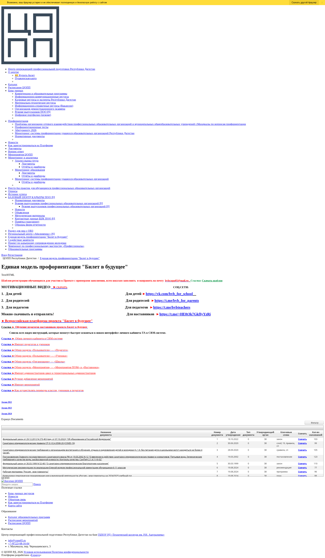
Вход (4, 255)
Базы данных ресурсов (21, 493)
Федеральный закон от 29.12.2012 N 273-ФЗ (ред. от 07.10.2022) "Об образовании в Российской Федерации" (57, 439)
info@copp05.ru (17, 540)
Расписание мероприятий (23, 520)
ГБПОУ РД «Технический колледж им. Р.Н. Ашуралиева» (131, 534)
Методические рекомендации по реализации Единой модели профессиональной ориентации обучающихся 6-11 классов (64, 467)
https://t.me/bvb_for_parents (177, 300)
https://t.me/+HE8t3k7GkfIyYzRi (185, 314)
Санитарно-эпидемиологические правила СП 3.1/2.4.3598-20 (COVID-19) (39, 443)
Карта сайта (15, 505)
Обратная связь (17, 499)
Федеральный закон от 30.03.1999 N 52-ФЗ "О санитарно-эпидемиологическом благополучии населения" (56, 463)
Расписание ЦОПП (19, 523)
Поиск (37, 484)
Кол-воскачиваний (315, 433)
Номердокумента (217, 433)
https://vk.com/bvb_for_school (169, 294)
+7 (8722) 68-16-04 (18, 543)
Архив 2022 (6, 402)
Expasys (35, 555)
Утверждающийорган (265, 433)
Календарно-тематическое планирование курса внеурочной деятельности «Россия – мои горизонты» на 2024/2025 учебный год (67, 475)
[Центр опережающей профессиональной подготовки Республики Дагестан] (12, 481)
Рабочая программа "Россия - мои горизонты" (26, 471)
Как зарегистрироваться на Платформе (30, 502)
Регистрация (15, 255)
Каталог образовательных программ (29, 517)
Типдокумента (248, 433)
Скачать (302, 439)
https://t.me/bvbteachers (171, 307)
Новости (13, 496)
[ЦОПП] (30, 63)
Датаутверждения (233, 433)
